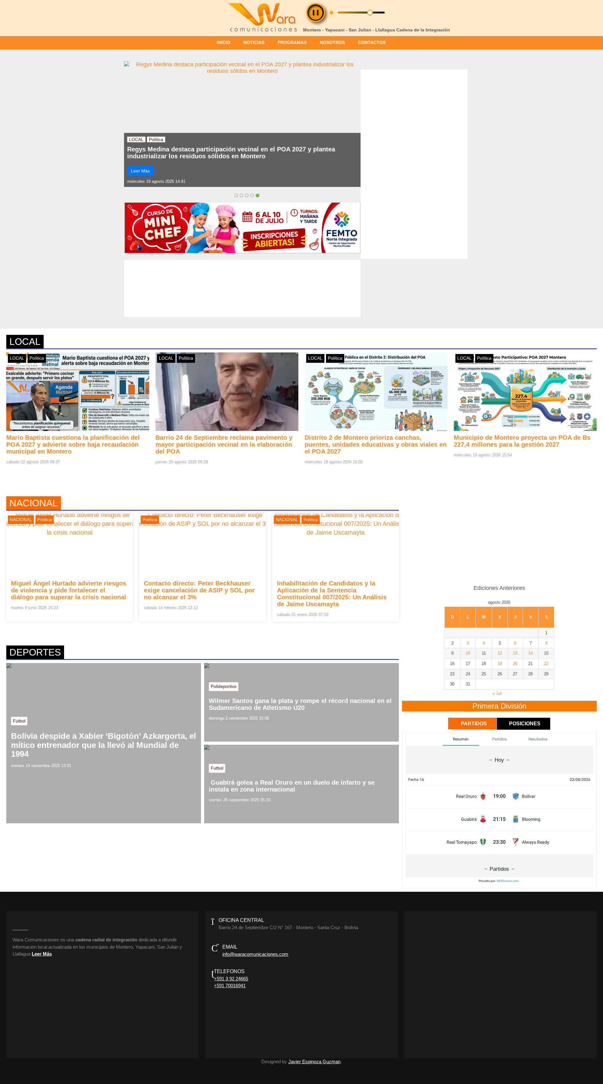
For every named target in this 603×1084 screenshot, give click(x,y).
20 (515, 663)
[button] (315, 13)
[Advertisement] (499, 537)
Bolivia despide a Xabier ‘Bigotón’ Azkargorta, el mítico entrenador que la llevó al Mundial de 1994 (103, 745)
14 (530, 653)
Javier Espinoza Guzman (314, 1061)
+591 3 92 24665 (231, 978)
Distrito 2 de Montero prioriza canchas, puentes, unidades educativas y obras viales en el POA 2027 (376, 444)
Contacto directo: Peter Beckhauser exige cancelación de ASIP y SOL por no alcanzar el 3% (199, 590)
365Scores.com (508, 881)
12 (499, 653)
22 (546, 663)
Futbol (19, 720)
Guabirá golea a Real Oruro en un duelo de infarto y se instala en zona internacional (292, 786)
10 (468, 653)
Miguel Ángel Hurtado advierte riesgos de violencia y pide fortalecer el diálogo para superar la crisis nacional (68, 590)
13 (515, 653)
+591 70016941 (230, 985)
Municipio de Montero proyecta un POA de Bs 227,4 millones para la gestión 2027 (522, 441)
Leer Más (140, 170)
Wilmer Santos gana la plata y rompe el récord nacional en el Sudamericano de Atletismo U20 (300, 704)
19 (499, 663)
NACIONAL (21, 519)
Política (156, 139)
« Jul (496, 693)
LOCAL (136, 139)
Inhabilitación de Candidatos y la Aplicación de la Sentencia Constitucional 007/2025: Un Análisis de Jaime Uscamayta (332, 593)
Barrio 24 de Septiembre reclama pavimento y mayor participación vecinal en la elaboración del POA (223, 444)
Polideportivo (223, 686)
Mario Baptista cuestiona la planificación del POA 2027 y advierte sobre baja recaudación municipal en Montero (241, 153)
